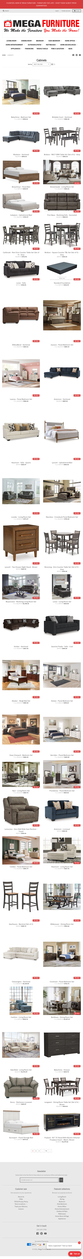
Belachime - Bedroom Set (21, 117)
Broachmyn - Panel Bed (21, 187)
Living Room (62, 1197)
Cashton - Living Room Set (21, 1017)
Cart (77, 11)
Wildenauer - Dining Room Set (62, 924)
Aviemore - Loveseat (62, 829)
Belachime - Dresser (62, 1070)
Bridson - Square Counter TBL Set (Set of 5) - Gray (62, 253)
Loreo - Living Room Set (62, 602)
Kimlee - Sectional (21, 646)
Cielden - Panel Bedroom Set (21, 867)
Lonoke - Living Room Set (21, 517)
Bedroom (62, 1202)
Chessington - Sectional (21, 982)
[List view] (54, 64)
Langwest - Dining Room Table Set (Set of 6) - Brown (62, 1103)
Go (61, 1180)
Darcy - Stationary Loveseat (21, 1102)
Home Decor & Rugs (62, 1216)
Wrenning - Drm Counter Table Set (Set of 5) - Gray (62, 568)
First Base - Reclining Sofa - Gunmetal (62, 215)
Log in (57, 11)
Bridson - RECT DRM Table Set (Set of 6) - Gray (62, 154)
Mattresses (62, 1214)
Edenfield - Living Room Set (21, 1070)
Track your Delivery (21, 1206)
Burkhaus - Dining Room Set (62, 1017)
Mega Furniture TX (44, 1249)
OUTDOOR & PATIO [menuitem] (34, 45)
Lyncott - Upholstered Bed (62, 463)
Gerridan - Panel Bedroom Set (62, 755)
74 (46, 1151)
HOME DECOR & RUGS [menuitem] (68, 45)
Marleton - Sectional (21, 154)
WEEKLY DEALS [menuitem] (42, 49)
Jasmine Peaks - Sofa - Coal (62, 646)
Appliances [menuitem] (15, 49)
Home (4, 55)
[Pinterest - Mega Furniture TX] (77, 55)
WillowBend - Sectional (21, 345)
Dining (62, 1199)
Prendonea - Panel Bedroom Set (62, 791)
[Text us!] (74, 1254)
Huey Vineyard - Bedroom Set (21, 755)
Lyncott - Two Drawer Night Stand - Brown (21, 567)
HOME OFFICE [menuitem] (70, 41)
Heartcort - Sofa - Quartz (21, 463)
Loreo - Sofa (21, 283)
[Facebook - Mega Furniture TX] (73, 55)
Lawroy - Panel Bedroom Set (21, 399)
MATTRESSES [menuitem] (51, 45)
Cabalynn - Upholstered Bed (21, 215)
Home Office (62, 1206)
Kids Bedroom (62, 1204)
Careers (21, 1209)
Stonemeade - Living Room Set (62, 187)
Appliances (62, 1219)
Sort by (30, 64)
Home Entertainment (62, 1209)
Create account (66, 11)
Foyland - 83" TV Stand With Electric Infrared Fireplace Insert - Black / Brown (62, 1139)
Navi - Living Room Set (21, 791)
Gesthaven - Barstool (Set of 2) (21, 924)
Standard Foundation (62, 283)
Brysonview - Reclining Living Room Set (21, 602)
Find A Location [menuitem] (57, 49)
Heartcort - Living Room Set (62, 867)
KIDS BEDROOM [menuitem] (54, 41)
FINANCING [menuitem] (29, 49)
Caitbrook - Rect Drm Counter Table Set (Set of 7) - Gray (21, 253)
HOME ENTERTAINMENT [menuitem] (14, 45)
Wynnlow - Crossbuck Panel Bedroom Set (62, 517)
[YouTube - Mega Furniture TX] (80, 55)
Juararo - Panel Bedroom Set (62, 345)
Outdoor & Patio (62, 1211)
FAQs (21, 1199)
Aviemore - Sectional (62, 399)
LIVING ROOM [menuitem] (11, 41)
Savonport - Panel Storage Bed (21, 1138)
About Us (21, 1197)
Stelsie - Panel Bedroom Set (62, 701)
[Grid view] (52, 64)
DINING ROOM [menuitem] (26, 41)
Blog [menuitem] (70, 49)
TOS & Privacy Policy (21, 1202)
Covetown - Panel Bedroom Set (62, 982)
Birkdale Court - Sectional (62, 117)
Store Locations (20, 1204)
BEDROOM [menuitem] (40, 41)
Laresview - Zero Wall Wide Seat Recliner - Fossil (21, 830)
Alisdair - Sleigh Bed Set (21, 701)
